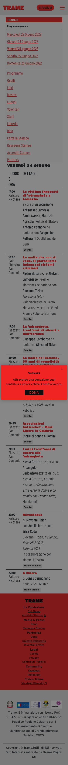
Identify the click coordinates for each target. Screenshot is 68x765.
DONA (34, 392)
